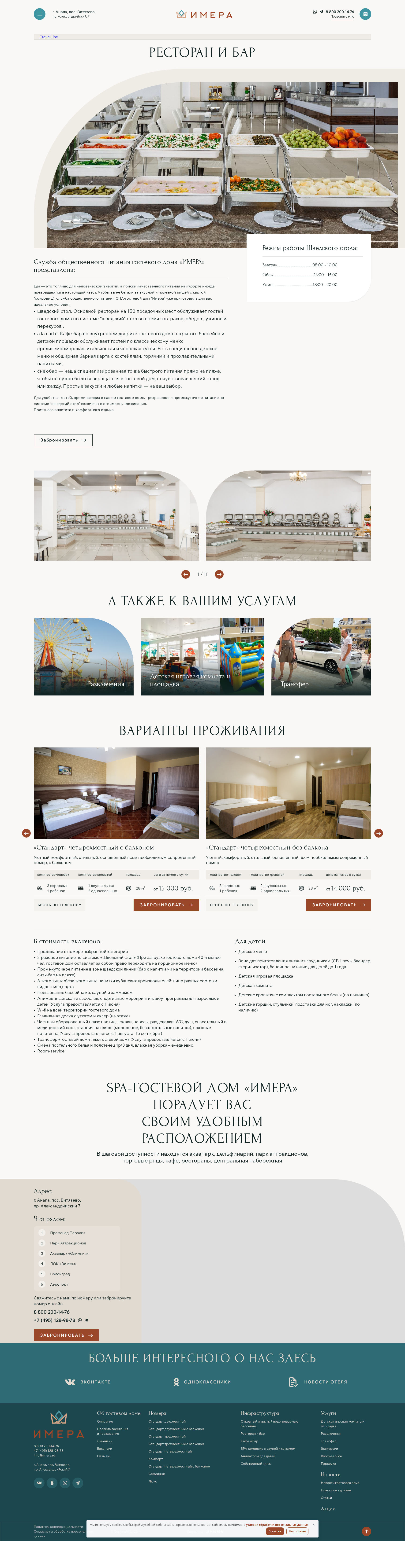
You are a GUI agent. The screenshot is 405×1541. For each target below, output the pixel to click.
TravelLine (49, 36)
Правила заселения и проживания (112, 1431)
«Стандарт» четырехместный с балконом (94, 847)
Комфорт (156, 1459)
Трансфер (329, 1441)
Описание (105, 1421)
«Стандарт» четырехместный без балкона (267, 847)
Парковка (328, 1463)
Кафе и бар (249, 1441)
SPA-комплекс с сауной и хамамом (268, 1448)
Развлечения (331, 1433)
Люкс (153, 1481)
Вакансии (104, 1448)
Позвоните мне (342, 16)
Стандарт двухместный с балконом (176, 1429)
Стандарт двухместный (167, 1421)
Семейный (157, 1474)
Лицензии (104, 1441)
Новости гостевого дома (340, 1483)
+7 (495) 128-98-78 (54, 1320)
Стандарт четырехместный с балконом (179, 1466)
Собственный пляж (256, 1463)
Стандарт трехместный (167, 1436)
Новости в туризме (336, 1490)
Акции (328, 1508)
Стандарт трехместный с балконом (176, 1444)
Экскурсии (329, 1448)
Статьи (326, 1498)
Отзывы (103, 1456)
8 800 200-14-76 (340, 11)
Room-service (331, 1456)
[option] (116, 793)
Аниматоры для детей (258, 1456)
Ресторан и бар (253, 1433)
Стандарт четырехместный (170, 1451)
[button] (219, 574)
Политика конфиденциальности (58, 1527)
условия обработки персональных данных (277, 1525)
